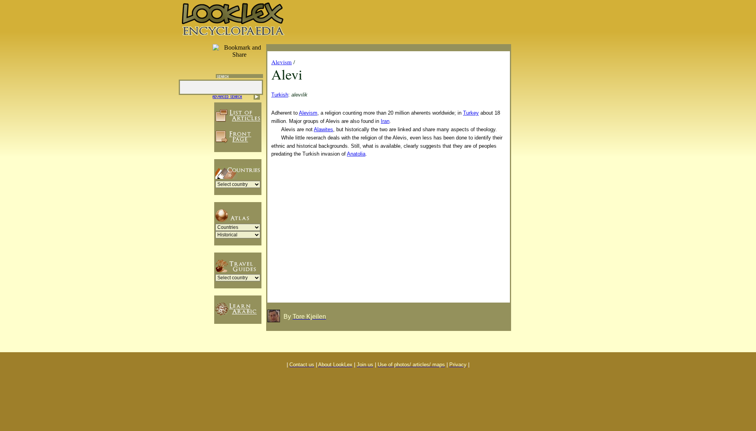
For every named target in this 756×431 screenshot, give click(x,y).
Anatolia (356, 154)
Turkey (471, 113)
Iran (385, 121)
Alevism (281, 62)
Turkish (279, 95)
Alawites (323, 129)
